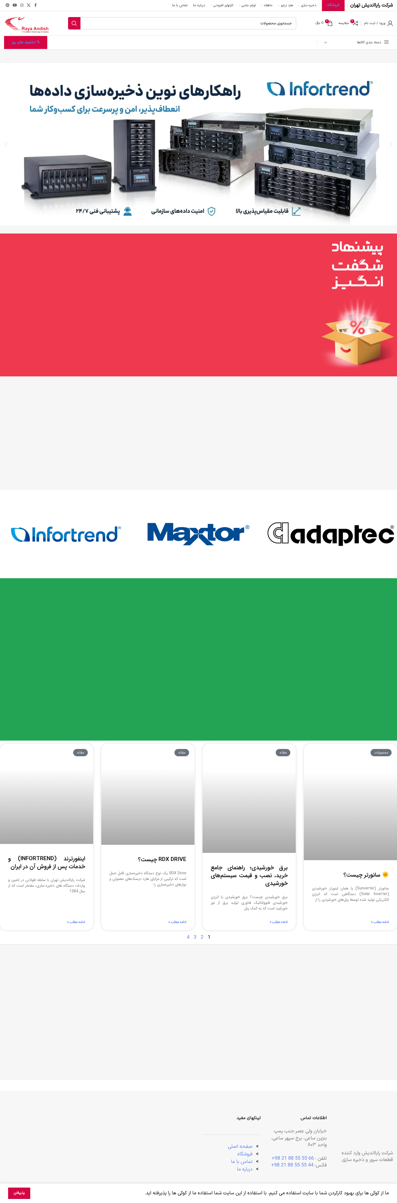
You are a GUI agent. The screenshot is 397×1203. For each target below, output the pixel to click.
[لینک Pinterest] (7, 5)
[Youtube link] (15, 5)
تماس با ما (242, 1161)
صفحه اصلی (240, 1146)
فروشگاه (245, 1154)
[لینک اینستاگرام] (22, 5)
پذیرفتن (19, 1193)
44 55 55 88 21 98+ (292, 1165)
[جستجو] (74, 23)
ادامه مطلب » (380, 922)
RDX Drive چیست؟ (162, 859)
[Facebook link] (35, 5)
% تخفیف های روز (26, 42)
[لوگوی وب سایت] (26, 23)
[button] (391, 144)
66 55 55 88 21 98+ (293, 1158)
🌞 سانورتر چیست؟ (366, 874)
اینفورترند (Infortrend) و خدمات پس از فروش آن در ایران (46, 862)
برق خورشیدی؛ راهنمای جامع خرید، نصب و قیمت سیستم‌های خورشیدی (249, 875)
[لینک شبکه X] (28, 5)
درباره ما (245, 1169)
